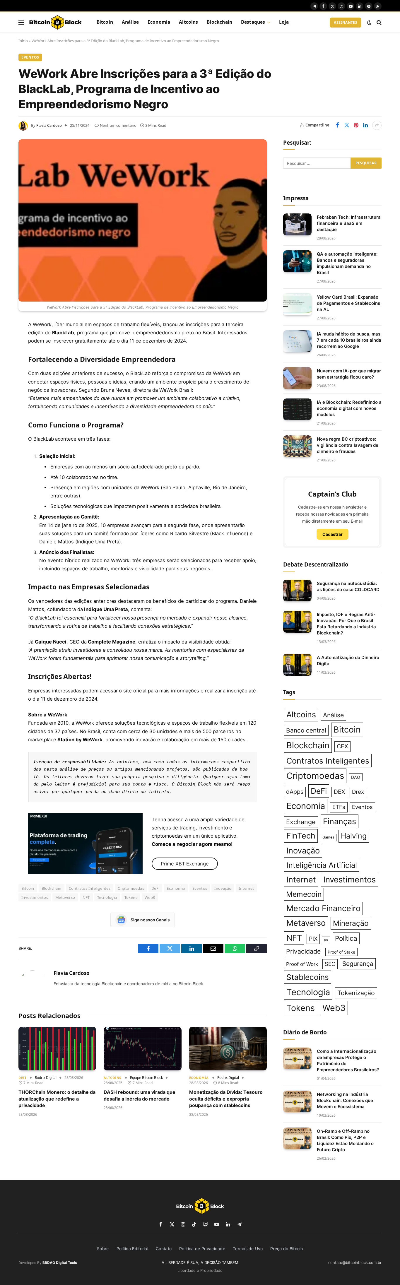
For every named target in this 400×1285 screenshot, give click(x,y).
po (326, 940)
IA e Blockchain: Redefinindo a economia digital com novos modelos (349, 408)
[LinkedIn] (9, 369)
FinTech (300, 835)
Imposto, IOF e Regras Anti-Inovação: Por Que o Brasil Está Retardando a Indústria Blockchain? (346, 624)
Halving (354, 835)
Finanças (339, 821)
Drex (358, 791)
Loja (284, 22)
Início (23, 40)
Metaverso (65, 897)
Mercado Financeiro (323, 908)
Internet (246, 888)
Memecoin (304, 894)
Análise (130, 22)
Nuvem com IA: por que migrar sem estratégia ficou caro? (349, 374)
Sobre (103, 1248)
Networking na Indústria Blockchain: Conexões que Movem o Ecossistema (345, 1100)
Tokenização (356, 993)
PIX (313, 938)
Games (328, 837)
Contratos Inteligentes (90, 888)
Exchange (301, 822)
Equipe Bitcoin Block (146, 1077)
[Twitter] (9, 354)
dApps (294, 791)
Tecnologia (107, 897)
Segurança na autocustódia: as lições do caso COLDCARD (348, 586)
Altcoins (188, 22)
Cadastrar (332, 534)
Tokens (130, 897)
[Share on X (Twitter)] (346, 125)
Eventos (30, 57)
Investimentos (34, 897)
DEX (339, 791)
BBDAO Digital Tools (59, 1262)
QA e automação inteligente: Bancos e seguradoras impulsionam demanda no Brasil (347, 263)
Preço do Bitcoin (286, 1248)
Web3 (150, 897)
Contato (164, 1248)
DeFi (155, 888)
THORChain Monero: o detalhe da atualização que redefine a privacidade (56, 1098)
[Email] (9, 399)
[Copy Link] (9, 444)
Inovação (222, 888)
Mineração (351, 923)
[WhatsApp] (9, 429)
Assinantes (345, 22)
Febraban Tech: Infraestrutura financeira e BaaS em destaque (349, 223)
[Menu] (21, 22)
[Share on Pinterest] (356, 125)
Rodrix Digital (46, 1077)
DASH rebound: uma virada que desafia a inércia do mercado (139, 1095)
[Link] (55, 22)
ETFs (338, 807)
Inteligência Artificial (321, 865)
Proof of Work (302, 964)
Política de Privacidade (202, 1248)
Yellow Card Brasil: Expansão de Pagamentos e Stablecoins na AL (348, 303)
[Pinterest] (9, 384)
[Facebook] (9, 339)
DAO (355, 777)
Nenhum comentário (118, 125)
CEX (342, 746)
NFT (86, 897)
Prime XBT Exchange (185, 864)
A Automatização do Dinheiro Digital (348, 660)
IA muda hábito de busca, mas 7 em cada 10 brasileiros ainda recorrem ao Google (349, 340)
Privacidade (303, 951)
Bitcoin (105, 22)
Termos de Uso (248, 1248)
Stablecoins (307, 977)
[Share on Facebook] (337, 125)
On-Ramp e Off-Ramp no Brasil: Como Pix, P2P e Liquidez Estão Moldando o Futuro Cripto (345, 1140)
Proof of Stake (341, 951)
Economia (159, 22)
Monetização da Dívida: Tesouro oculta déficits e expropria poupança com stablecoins (226, 1098)
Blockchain (219, 22)
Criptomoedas (131, 888)
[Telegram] (9, 414)
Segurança (357, 963)
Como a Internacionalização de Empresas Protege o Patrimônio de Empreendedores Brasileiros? (348, 1060)
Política (346, 938)
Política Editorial (132, 1248)
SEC (330, 964)
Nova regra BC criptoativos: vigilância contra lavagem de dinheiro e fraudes (347, 445)
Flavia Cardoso (49, 125)
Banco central (306, 730)
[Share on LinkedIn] (365, 125)
